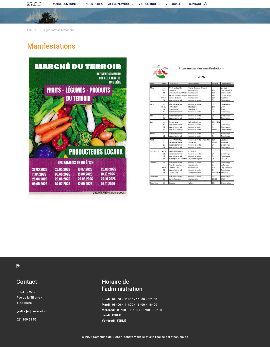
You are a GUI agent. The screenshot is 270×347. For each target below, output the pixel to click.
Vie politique (148, 4)
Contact (195, 4)
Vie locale (173, 4)
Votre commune (64, 4)
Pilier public (94, 4)
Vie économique (119, 4)
